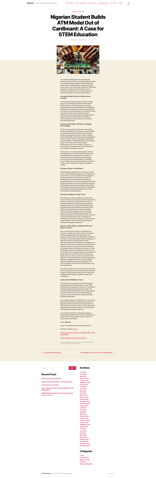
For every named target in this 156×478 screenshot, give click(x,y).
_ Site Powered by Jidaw (66, 473)
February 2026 (84, 378)
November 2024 (85, 401)
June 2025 (83, 389)
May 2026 (83, 376)
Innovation (80, 11)
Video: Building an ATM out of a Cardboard (73, 338)
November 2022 (85, 445)
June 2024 (83, 410)
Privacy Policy (113, 3)
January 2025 (84, 399)
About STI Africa (70, 3)
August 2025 (84, 384)
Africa (63, 342)
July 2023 (83, 429)
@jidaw (75, 329)
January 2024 (84, 418)
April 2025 (83, 393)
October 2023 (84, 422)
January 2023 (84, 441)
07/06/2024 (83, 39)
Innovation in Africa (77, 342)
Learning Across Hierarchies (50, 385)
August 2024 (84, 406)
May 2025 (83, 391)
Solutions (120, 3)
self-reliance (69, 343)
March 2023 (83, 437)
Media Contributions (86, 464)
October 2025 (84, 380)
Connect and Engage (80, 3)
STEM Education (76, 343)
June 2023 (83, 431)
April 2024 (83, 414)
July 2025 (83, 387)
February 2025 (84, 397)
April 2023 (83, 435)
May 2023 (83, 433)
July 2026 (83, 372)
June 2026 (83, 374)
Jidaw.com (30, 3)
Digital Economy (85, 460)
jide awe (87, 342)
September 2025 (85, 382)
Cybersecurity (84, 457)
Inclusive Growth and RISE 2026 (51, 378)
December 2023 (85, 420)
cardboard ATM (68, 342)
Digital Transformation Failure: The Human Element (57, 382)
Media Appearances (104, 3)
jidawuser (75, 39)
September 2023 (85, 424)
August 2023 (84, 427)
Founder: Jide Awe (91, 3)
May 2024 (83, 412)
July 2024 (83, 408)
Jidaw (83, 342)
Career (74, 11)
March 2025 (83, 395)
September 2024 (85, 403)
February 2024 (84, 416)
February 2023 (84, 439)
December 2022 (85, 443)
